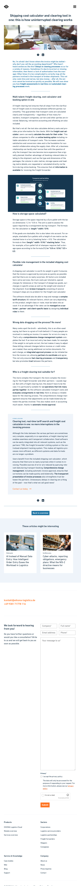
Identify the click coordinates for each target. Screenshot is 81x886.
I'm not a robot (50, 795)
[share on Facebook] (38, 55)
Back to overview (40, 513)
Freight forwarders (47, 839)
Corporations (45, 827)
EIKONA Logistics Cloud (13, 827)
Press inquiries (45, 869)
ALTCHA (67, 798)
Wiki (5, 865)
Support (7, 873)
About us (43, 861)
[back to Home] (6, 8)
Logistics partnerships (48, 835)
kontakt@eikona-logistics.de (19, 600)
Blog (6, 869)
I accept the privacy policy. (53, 777)
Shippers (43, 843)
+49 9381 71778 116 (15, 603)
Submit (45, 805)
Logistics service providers (50, 831)
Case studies (8, 861)
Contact (43, 873)
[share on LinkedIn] (43, 55)
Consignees (44, 847)
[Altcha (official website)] (68, 795)
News (42, 865)
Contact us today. (20, 489)
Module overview (10, 831)
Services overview (11, 835)
